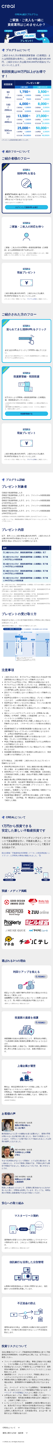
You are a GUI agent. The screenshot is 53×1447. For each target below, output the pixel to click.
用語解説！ (42, 976)
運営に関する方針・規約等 (13, 1433)
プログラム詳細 (31, 299)
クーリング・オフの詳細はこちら (27, 1391)
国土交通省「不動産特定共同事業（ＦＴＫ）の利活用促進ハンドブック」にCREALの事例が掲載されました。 (26, 854)
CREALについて (9, 1427)
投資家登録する (26, 413)
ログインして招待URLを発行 (26, 207)
